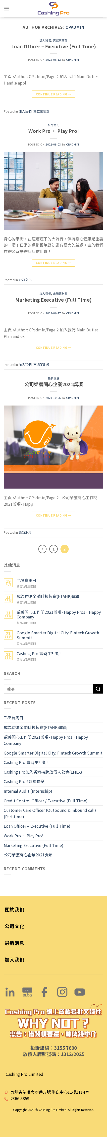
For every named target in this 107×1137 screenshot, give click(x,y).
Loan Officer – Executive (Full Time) (53, 46)
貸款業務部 (60, 40)
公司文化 (53, 125)
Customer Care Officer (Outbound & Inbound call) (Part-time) (50, 813)
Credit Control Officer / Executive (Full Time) (46, 801)
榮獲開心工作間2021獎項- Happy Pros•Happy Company (59, 614)
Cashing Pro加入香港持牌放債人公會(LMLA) (43, 772)
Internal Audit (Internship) (28, 791)
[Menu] (7, 8)
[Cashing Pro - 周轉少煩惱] (53, 8)
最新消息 (53, 378)
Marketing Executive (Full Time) (53, 299)
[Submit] (98, 689)
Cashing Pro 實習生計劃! (39, 653)
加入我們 (45, 40)
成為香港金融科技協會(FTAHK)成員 (48, 596)
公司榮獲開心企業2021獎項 (53, 384)
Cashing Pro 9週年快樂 (24, 781)
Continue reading (53, 94)
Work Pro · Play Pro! (53, 130)
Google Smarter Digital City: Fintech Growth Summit (58, 635)
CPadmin (74, 27)
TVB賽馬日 (26, 580)
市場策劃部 (60, 293)
